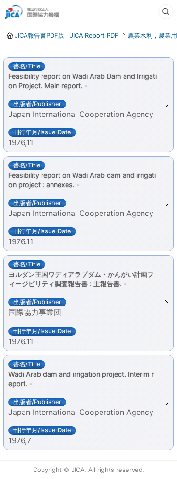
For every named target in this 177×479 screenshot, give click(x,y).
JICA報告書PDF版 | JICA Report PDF (66, 35)
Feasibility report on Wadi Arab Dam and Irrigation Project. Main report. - (82, 81)
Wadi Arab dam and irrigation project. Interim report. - (81, 379)
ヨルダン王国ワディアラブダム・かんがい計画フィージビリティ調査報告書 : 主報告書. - (81, 279)
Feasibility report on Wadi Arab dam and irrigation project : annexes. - (82, 180)
